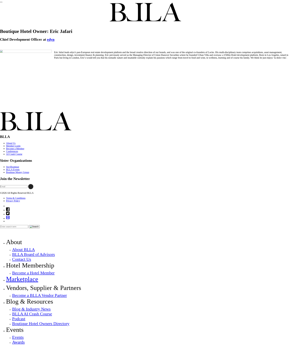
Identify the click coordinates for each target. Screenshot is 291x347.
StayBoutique (12, 167)
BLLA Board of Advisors (33, 254)
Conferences (12, 151)
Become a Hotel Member (33, 273)
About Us (10, 143)
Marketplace (22, 279)
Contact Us (21, 259)
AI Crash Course (14, 154)
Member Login (13, 146)
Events (18, 337)
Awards (18, 342)
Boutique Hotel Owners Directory (40, 323)
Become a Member (15, 148)
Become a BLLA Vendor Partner (39, 295)
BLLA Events (13, 169)
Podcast (18, 318)
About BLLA (23, 249)
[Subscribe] (30, 186)
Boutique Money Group (17, 172)
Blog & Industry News (31, 309)
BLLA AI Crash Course (32, 313)
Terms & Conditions (15, 198)
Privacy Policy (13, 201)
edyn (50, 39)
